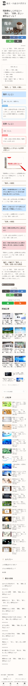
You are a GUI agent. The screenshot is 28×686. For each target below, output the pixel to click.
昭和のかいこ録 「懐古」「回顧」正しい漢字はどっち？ (14, 660)
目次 (12, 66)
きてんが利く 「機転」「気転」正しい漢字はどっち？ (14, 626)
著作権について (7, 679)
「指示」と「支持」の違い (11, 70)
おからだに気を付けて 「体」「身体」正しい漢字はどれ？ (14, 585)
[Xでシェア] (6, 37)
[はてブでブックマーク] (22, 37)
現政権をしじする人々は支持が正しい (14, 72)
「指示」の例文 (9, 74)
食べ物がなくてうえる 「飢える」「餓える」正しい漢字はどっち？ (14, 651)
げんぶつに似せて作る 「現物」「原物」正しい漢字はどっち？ (14, 635)
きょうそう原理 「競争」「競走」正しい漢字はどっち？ (14, 593)
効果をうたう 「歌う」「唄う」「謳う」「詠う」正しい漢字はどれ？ (14, 601)
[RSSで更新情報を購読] (20, 303)
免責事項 (21, 674)
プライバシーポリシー (20, 679)
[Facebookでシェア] (14, 37)
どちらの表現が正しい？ (9, 284)
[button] (18, 41)
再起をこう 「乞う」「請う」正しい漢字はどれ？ (14, 643)
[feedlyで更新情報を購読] (8, 303)
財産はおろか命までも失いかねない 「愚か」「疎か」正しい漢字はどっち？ (14, 618)
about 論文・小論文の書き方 (7, 675)
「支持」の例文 (9, 76)
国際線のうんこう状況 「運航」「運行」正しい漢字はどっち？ (14, 610)
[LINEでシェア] (10, 41)
